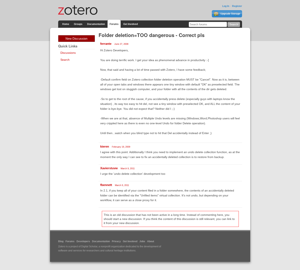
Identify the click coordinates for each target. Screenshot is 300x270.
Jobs (142, 241)
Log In (225, 6)
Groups (78, 24)
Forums (114, 24)
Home (65, 24)
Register (237, 6)
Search (65, 59)
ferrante (105, 43)
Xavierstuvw (109, 168)
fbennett (106, 185)
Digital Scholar (89, 246)
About (150, 241)
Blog (60, 241)
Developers (83, 241)
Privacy (116, 241)
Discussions (68, 52)
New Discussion (76, 38)
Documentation (96, 24)
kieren (104, 146)
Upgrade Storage (230, 13)
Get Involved (130, 24)
